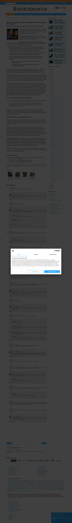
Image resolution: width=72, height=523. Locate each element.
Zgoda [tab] (19, 254)
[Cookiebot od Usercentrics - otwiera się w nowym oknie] (55, 251)
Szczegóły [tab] (36, 254)
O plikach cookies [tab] (52, 254)
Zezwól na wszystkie (52, 271)
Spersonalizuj (35, 271)
